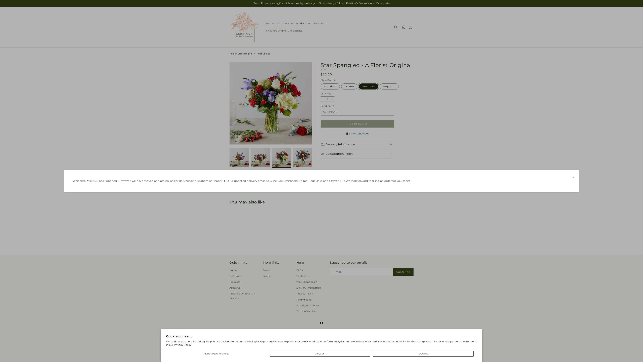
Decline (423, 353)
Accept (319, 353)
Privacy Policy (182, 344)
